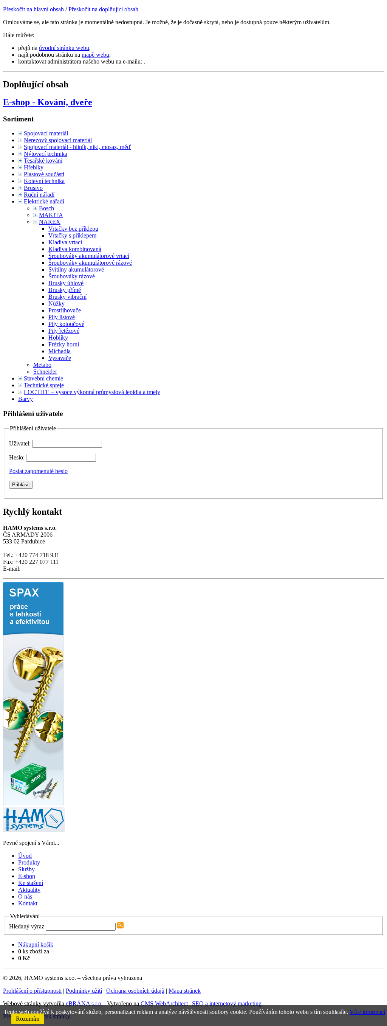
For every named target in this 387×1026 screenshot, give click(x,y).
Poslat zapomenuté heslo (38, 471)
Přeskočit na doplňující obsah (103, 9)
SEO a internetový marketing (227, 1003)
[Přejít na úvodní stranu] (34, 830)
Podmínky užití (84, 990)
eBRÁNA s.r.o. (84, 1003)
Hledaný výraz (26, 926)
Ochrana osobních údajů (135, 990)
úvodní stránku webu (64, 48)
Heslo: (17, 457)
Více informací (367, 1012)
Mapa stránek (185, 990)
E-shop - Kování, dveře (47, 102)
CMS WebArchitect (164, 1003)
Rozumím (27, 1018)
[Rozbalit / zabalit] (20, 133)
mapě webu (95, 54)
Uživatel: (20, 443)
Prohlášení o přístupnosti (32, 990)
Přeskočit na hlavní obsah (33, 9)
